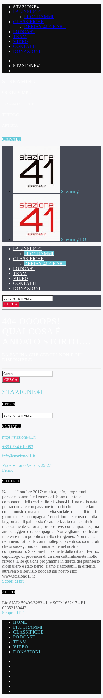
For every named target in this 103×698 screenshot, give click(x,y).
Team (20, 36)
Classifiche (28, 21)
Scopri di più (13, 581)
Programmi (39, 16)
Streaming (70, 191)
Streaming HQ (73, 239)
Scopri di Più (13, 612)
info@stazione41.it (18, 456)
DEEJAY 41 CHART (45, 26)
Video (20, 41)
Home (20, 622)
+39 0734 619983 (17, 446)
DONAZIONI (26, 652)
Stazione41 (27, 6)
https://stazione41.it (18, 437)
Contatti (25, 46)
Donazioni (26, 51)
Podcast (24, 31)
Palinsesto (27, 11)
